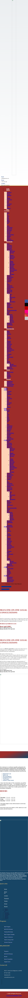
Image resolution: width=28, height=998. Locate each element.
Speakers (9, 323)
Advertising (10, 386)
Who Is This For (8, 215)
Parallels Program (9, 279)
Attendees (10, 381)
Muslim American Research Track (9, 291)
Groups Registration (13, 365)
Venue (8, 370)
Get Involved (9, 203)
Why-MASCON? (6, 210)
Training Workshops (10, 276)
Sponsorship (10, 384)
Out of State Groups (9, 361)
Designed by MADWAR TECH (14, 995)
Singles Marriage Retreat (9, 344)
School (11, 320)
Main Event (8, 331)
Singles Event (9, 236)
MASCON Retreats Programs (9, 248)
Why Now (8, 219)
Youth (11, 316)
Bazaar (9, 232)
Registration (10, 329)
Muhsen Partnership (10, 239)
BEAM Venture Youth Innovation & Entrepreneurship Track (12, 307)
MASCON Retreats (9, 229)
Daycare (12, 322)
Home (6, 388)
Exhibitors (9, 383)
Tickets (5, 901)
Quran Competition (10, 234)
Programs (9, 227)
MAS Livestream (10, 356)
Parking (9, 376)
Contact (9, 192)
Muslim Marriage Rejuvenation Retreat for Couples (13, 270)
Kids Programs (9, 313)
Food (8, 574)
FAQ (8, 201)
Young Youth (11, 318)
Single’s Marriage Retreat (12, 264)
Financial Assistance (10, 367)
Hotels (9, 375)
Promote (9, 199)
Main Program (9, 244)
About (8, 190)
